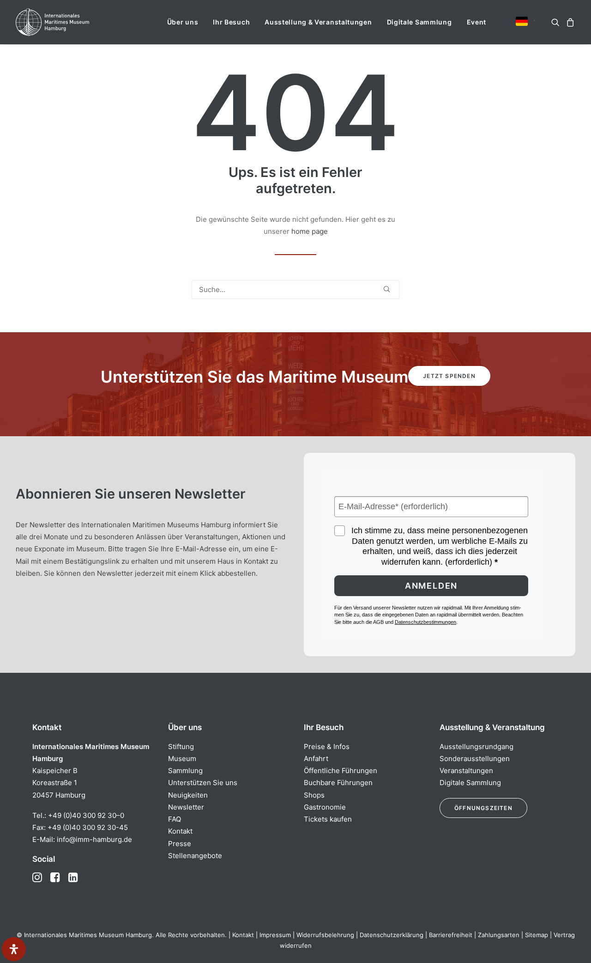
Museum (182, 758)
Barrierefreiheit (450, 935)
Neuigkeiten (188, 795)
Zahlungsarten (498, 935)
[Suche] (295, 289)
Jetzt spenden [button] (449, 375)
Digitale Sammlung (419, 22)
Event (477, 22)
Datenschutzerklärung (391, 935)
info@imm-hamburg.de (94, 839)
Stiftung (181, 746)
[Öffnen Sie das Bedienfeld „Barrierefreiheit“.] (14, 949)
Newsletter (186, 807)
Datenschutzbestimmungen (425, 622)
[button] (522, 21)
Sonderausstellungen (475, 758)
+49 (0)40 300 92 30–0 (86, 815)
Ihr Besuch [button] (231, 22)
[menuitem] (183, 22)
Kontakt (180, 831)
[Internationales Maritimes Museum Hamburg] (70, 22)
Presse (179, 843)
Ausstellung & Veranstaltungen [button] (318, 22)
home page (309, 231)
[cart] (569, 22)
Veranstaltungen (466, 770)
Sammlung (185, 770)
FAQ (174, 819)
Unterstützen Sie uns (202, 782)
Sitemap (536, 935)
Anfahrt (316, 758)
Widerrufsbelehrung (325, 935)
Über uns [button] (183, 22)
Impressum (275, 935)
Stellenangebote (195, 855)
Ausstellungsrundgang (476, 746)
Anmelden (431, 586)
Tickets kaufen (328, 819)
